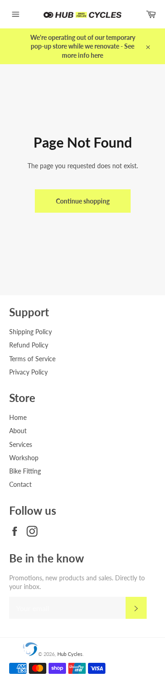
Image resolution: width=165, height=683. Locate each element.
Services (20, 444)
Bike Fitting (25, 471)
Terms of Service (32, 359)
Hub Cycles (69, 654)
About (18, 431)
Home (18, 417)
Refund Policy (28, 345)
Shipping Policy (30, 332)
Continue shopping (83, 201)
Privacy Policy (28, 372)
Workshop (23, 458)
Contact (20, 484)
